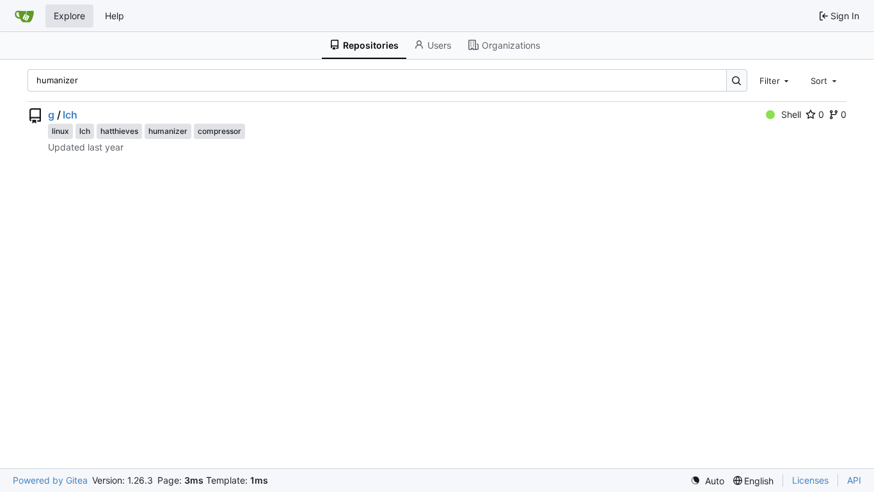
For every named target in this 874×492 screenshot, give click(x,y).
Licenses (810, 480)
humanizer (167, 131)
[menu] (707, 480)
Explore (69, 15)
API (854, 480)
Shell (791, 114)
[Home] (24, 16)
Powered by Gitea (50, 480)
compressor (219, 131)
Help (114, 15)
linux (60, 131)
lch (70, 114)
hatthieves (119, 131)
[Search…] (736, 80)
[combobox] (775, 80)
